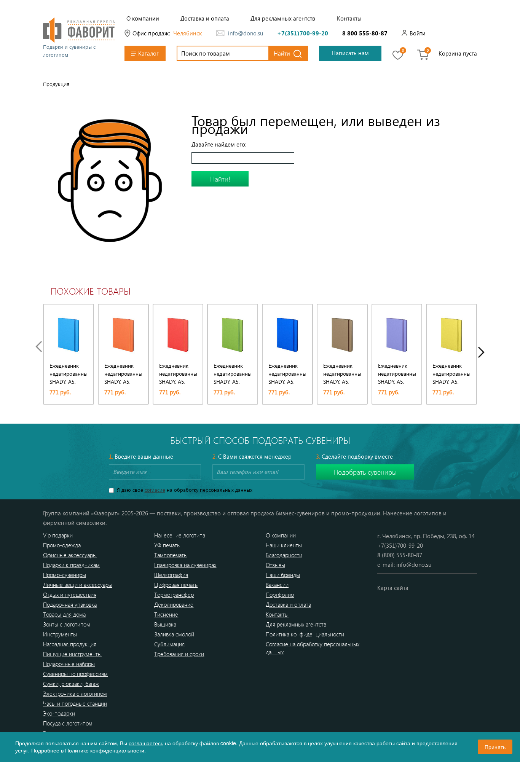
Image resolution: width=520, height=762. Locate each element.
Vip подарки (58, 535)
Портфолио (280, 594)
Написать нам (350, 53)
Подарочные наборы (69, 664)
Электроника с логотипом (75, 693)
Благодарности (284, 555)
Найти (282, 53)
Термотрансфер (174, 594)
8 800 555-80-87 (365, 33)
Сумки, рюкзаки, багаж (71, 683)
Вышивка (165, 624)
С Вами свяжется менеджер (252, 456)
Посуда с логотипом (68, 723)
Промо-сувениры (64, 575)
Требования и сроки (179, 654)
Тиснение (166, 614)
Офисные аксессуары (70, 555)
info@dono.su (245, 33)
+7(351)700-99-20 (302, 33)
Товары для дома (64, 614)
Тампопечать (170, 555)
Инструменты (60, 634)
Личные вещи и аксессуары (77, 584)
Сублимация (169, 644)
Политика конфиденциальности (305, 634)
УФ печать (167, 545)
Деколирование (173, 604)
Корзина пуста (458, 53)
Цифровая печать (176, 584)
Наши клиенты (284, 545)
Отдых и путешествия (69, 594)
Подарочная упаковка (70, 604)
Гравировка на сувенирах (185, 565)
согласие (155, 489)
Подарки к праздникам (71, 565)
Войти (418, 33)
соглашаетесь (146, 743)
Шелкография (171, 575)
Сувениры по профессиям (75, 674)
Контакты (349, 18)
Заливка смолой (174, 634)
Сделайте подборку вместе (354, 456)
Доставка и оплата (204, 18)
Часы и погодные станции (75, 703)
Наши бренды (283, 575)
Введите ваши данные (141, 456)
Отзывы (275, 565)
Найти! (220, 178)
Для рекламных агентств (282, 18)
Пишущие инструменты (72, 654)
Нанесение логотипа (179, 535)
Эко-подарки (59, 713)
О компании (142, 18)
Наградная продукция (69, 644)
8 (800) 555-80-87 (399, 555)
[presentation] (40, 346)
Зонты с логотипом (66, 624)
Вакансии (277, 584)
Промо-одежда (62, 545)
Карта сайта (392, 587)
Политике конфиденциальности (104, 750)
